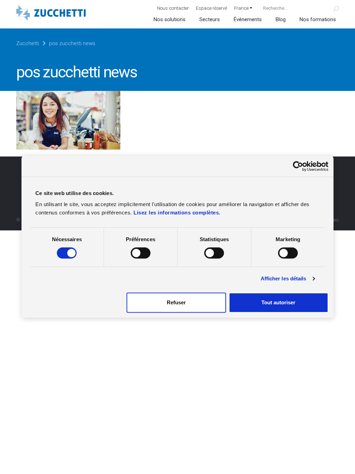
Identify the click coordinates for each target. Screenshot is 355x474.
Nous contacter (173, 8)
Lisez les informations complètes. (176, 212)
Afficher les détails (283, 278)
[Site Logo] (51, 13)
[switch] (140, 253)
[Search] (332, 8)
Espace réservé (211, 8)
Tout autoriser (278, 302)
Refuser (176, 302)
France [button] (241, 8)
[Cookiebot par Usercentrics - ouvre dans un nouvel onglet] (298, 166)
